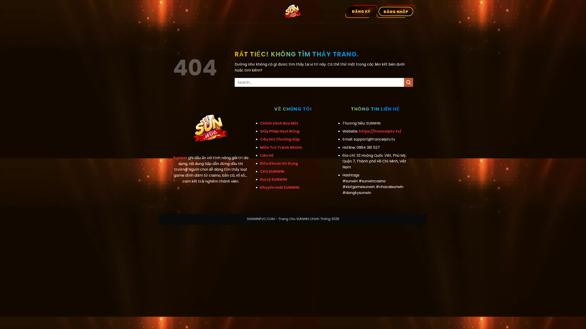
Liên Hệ (267, 155)
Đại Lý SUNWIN (273, 179)
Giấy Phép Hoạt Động (280, 131)
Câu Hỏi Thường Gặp (280, 139)
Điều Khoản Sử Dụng (279, 163)
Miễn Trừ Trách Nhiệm (281, 147)
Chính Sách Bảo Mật (279, 123)
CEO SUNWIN (272, 171)
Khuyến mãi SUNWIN (279, 187)
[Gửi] (408, 82)
